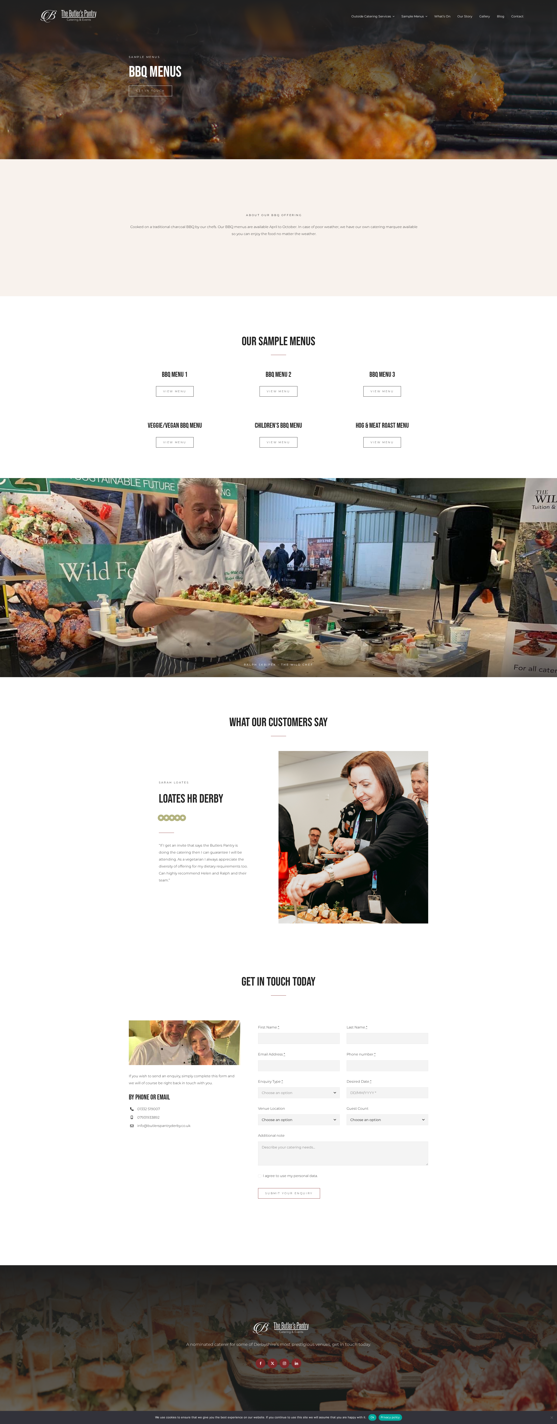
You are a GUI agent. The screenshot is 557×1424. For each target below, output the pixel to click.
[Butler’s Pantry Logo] (66, 10)
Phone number (361, 1054)
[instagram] (284, 1363)
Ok (372, 1417)
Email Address (271, 1054)
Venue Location (271, 1108)
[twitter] (272, 1363)
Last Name (357, 1027)
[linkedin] (296, 1363)
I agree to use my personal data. (290, 1176)
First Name (268, 1027)
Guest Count (357, 1108)
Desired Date (359, 1081)
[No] (551, 1417)
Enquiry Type (270, 1081)
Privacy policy (390, 1417)
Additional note (271, 1135)
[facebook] (260, 1363)
